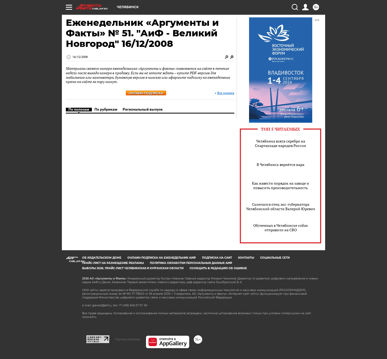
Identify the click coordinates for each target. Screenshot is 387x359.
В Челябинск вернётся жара (280, 164)
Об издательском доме (101, 257)
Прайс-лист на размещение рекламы (113, 263)
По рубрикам (106, 109)
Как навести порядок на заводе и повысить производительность (280, 185)
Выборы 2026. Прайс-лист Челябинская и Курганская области (132, 268)
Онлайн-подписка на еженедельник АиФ (161, 257)
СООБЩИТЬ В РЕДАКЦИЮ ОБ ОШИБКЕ (218, 268)
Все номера (225, 93)
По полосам (78, 109)
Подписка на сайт (217, 257)
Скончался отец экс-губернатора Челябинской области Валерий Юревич (280, 206)
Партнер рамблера (127, 339)
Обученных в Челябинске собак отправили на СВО (280, 227)
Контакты (246, 257)
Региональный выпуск (143, 109)
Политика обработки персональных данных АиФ (191, 263)
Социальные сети (275, 257)
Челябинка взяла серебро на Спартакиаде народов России (280, 143)
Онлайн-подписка (146, 93)
